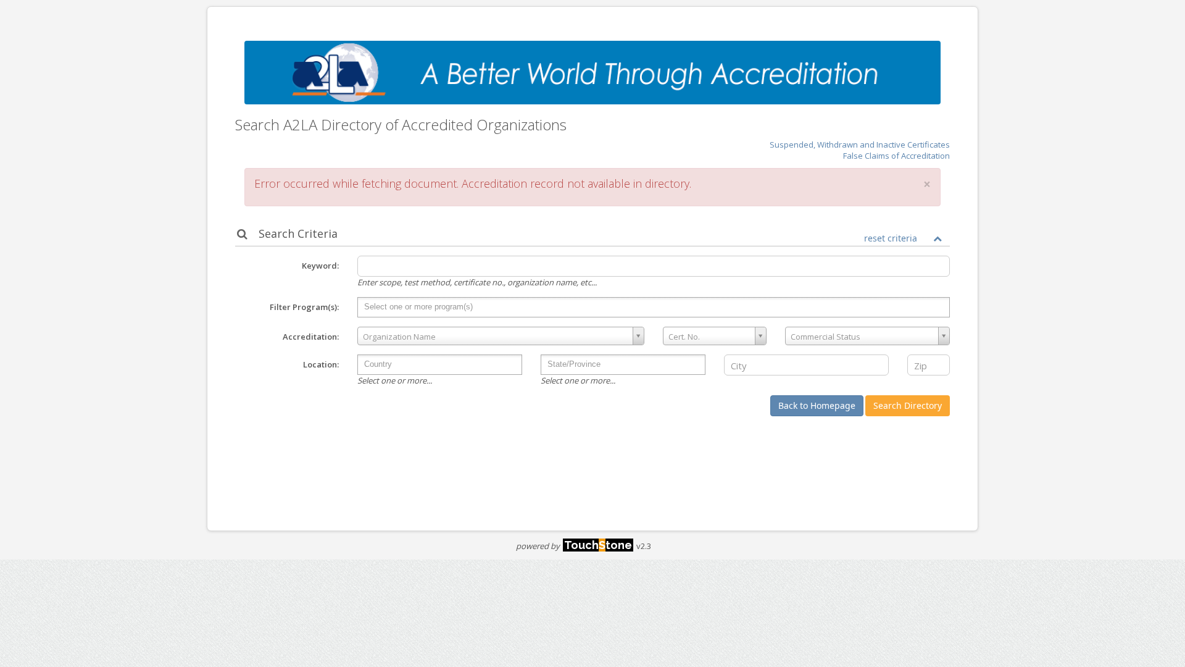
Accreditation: (311, 336)
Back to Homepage (816, 405)
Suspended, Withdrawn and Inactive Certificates (860, 144)
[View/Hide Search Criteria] (937, 238)
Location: (321, 364)
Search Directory (907, 405)
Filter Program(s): (304, 307)
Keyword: (320, 265)
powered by (574, 546)
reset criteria (890, 238)
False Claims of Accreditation (896, 155)
